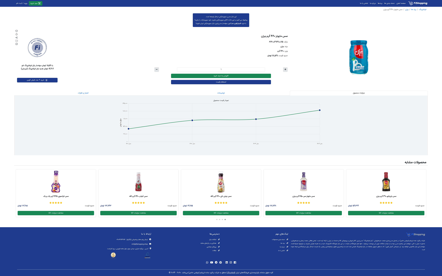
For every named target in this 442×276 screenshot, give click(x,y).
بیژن (407, 9)
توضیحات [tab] (221, 93)
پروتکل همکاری (211, 247)
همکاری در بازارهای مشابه (208, 243)
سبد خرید (34, 3)
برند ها (413, 9)
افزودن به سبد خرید (221, 75)
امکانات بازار (212, 239)
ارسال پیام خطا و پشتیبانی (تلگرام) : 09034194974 (132, 239)
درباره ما (373, 3)
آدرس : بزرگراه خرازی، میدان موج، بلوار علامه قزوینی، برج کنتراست (127, 249)
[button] (225, 219)
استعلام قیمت (221, 82)
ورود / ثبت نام (21, 3)
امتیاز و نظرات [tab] (83, 93)
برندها (380, 3)
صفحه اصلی (401, 3)
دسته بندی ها (389, 3)
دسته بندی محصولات (278, 239)
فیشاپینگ (422, 9)
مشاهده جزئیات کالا (386, 213)
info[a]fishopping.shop (140, 244)
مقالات (214, 250)
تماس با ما (364, 3)
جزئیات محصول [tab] (359, 93)
